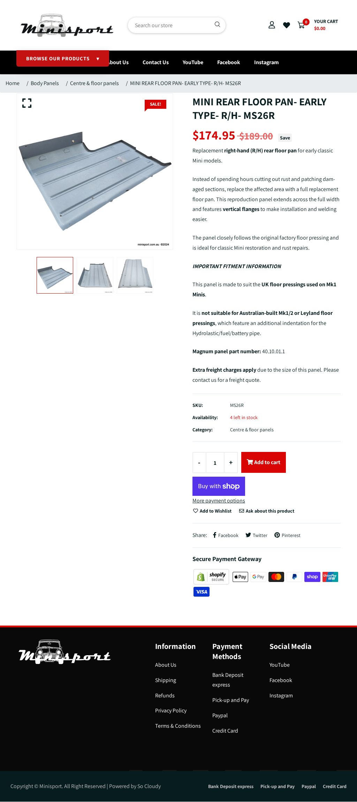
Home (13, 83)
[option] (95, 171)
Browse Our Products (62, 58)
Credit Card (225, 730)
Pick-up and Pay (230, 700)
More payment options (218, 500)
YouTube (193, 62)
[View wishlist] (286, 25)
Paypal (220, 715)
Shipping (165, 680)
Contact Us (156, 62)
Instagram (266, 62)
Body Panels (45, 83)
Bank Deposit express (230, 786)
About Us (118, 62)
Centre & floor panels (94, 83)
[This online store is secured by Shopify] (211, 576)
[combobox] (177, 25)
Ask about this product (269, 511)
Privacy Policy (171, 710)
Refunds (165, 695)
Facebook (228, 62)
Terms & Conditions (178, 725)
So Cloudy (149, 786)
